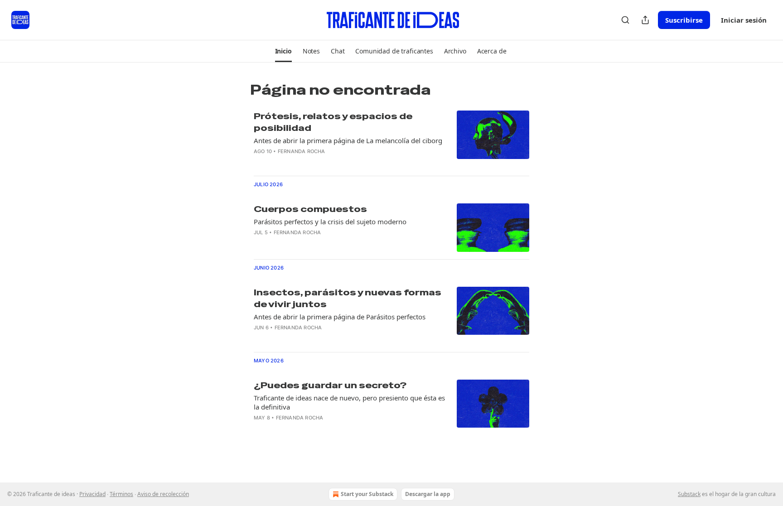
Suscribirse (684, 19)
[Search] (625, 20)
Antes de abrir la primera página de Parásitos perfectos (339, 316)
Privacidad (92, 494)
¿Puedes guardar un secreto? (330, 385)
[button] (283, 51)
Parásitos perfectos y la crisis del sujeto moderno (330, 221)
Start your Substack (367, 494)
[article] (391, 139)
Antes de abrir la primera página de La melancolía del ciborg (348, 140)
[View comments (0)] (323, 163)
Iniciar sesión (744, 19)
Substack (689, 494)
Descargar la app (427, 494)
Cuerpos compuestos (310, 209)
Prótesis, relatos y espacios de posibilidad (333, 122)
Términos (121, 494)
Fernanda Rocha (301, 151)
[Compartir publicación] (645, 20)
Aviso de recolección (163, 494)
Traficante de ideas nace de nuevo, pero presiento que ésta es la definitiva (349, 402)
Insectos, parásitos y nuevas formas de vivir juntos (347, 298)
